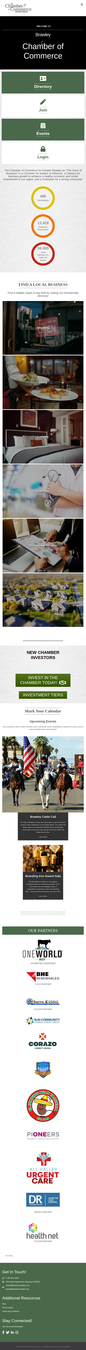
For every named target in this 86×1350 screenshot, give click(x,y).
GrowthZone (66, 1346)
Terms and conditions (10, 1311)
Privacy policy (7, 1308)
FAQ (4, 1304)
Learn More (43, 837)
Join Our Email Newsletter (12, 1327)
